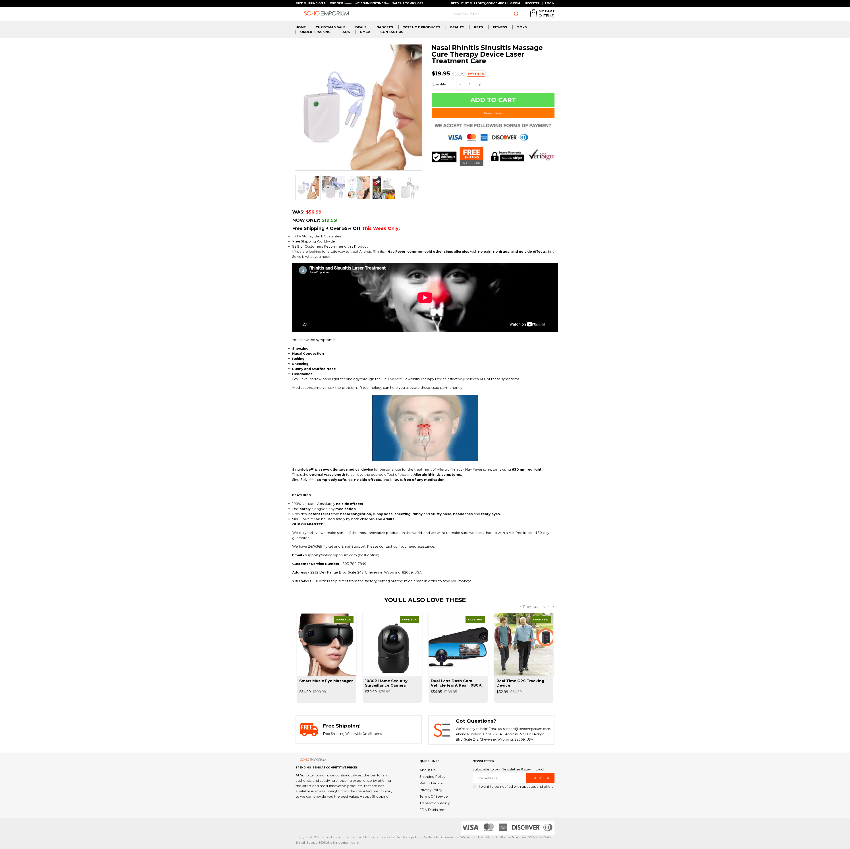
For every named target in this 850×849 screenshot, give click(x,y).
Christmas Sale (330, 27)
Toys (522, 27)
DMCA (365, 32)
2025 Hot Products (421, 27)
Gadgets (385, 27)
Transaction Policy (434, 803)
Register (532, 3)
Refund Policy (431, 783)
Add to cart (493, 100)
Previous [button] (300, 187)
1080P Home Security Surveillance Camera (386, 683)
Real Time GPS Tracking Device (520, 683)
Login (549, 3)
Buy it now (493, 113)
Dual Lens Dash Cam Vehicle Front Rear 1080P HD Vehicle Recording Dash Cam (456, 683)
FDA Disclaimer (432, 810)
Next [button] (416, 187)
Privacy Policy (430, 790)
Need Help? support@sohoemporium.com (485, 3)
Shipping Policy (432, 776)
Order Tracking (315, 32)
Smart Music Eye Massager (326, 681)
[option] (308, 187)
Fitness (500, 27)
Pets (478, 27)
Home (301, 27)
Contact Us (391, 32)
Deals (361, 27)
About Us (427, 770)
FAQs (345, 32)
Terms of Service (433, 796)
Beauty (457, 27)
